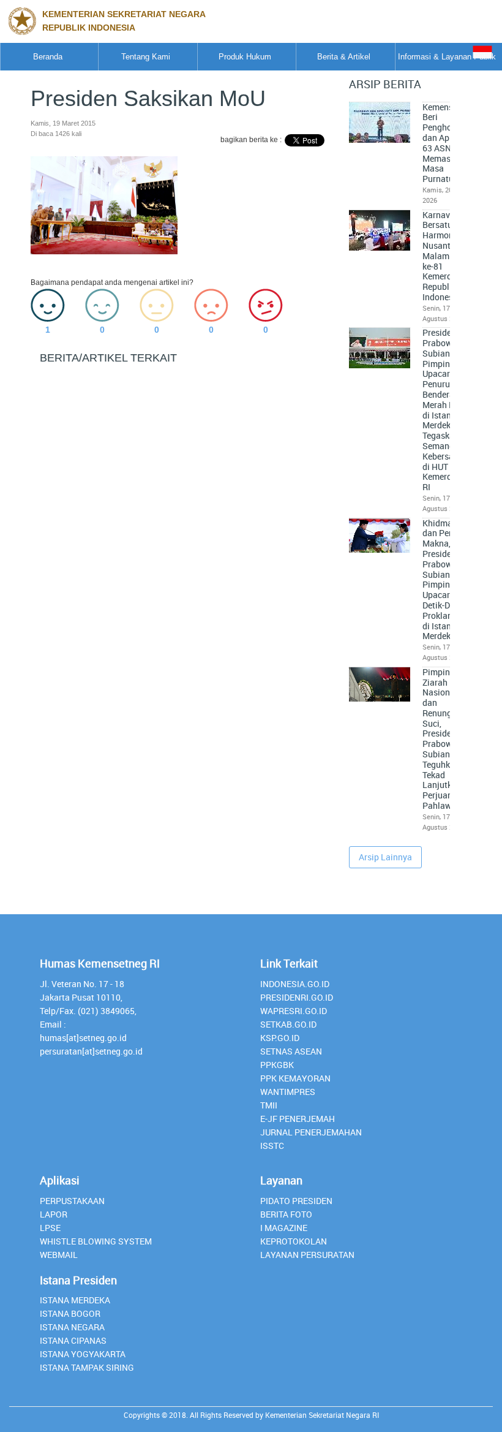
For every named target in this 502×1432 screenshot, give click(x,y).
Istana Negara (72, 1327)
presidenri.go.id (296, 997)
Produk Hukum (245, 56)
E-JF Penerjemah (297, 1118)
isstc (272, 1145)
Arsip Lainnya (385, 857)
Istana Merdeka (75, 1300)
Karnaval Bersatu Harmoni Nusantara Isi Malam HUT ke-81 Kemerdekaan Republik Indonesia (448, 256)
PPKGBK (277, 1064)
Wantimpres (287, 1091)
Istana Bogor (70, 1313)
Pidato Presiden (296, 1201)
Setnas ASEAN (291, 1051)
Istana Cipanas (73, 1340)
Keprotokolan (293, 1241)
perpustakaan (72, 1201)
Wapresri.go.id (293, 1011)
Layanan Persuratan (307, 1254)
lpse (50, 1227)
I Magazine (283, 1227)
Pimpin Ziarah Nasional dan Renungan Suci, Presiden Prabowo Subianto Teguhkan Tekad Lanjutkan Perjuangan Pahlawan (444, 739)
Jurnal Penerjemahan (311, 1132)
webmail (59, 1254)
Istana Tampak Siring (87, 1367)
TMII (268, 1105)
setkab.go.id (288, 1024)
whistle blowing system (96, 1241)
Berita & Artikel (343, 56)
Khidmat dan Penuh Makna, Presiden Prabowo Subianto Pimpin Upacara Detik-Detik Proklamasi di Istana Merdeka (444, 580)
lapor (53, 1214)
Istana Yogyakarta (83, 1354)
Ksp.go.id (279, 1038)
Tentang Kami (145, 56)
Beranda (47, 56)
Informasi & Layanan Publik (447, 56)
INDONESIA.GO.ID (294, 984)
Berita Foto (286, 1214)
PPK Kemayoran (295, 1078)
